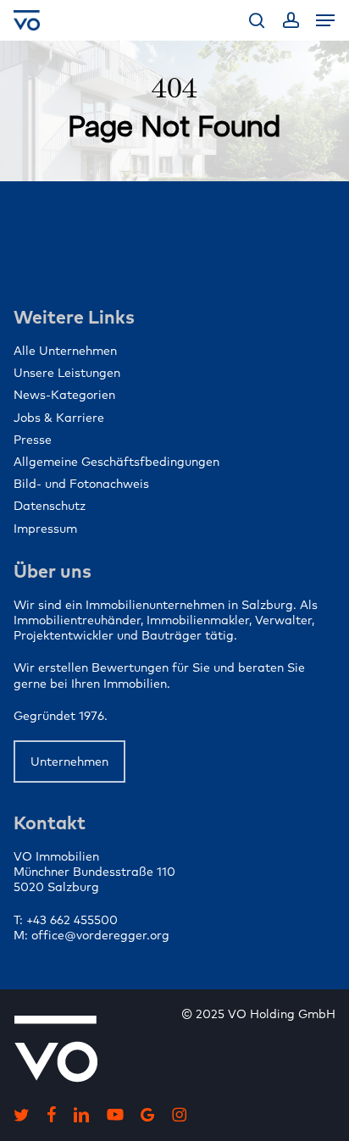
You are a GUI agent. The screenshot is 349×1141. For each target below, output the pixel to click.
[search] (257, 20)
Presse (33, 439)
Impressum (45, 528)
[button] (325, 20)
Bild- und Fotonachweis (81, 483)
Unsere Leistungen (67, 372)
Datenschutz (50, 505)
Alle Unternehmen (65, 350)
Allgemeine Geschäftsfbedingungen (116, 461)
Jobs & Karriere (59, 417)
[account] (290, 20)
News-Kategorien (64, 394)
